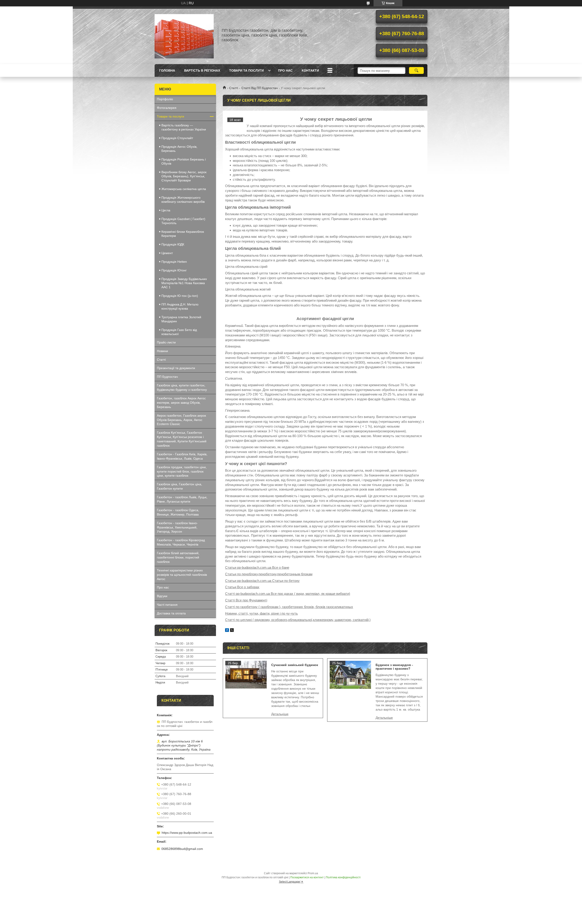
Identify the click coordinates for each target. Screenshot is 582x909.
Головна (167, 70)
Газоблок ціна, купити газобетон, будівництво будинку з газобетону (182, 387)
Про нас (285, 70)
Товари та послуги (246, 70)
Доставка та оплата (171, 613)
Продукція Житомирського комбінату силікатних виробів (183, 199)
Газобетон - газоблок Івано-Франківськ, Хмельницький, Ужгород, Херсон (177, 527)
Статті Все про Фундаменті (246, 600)
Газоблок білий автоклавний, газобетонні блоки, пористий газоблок (178, 557)
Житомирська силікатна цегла (183, 189)
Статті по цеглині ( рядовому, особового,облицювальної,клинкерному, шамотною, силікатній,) (298, 620)
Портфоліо (165, 99)
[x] (232, 631)
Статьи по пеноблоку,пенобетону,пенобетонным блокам (268, 574)
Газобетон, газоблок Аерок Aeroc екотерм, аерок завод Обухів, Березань (181, 402)
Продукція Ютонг (174, 270)
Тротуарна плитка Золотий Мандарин (181, 319)
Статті (233, 88)
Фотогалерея (166, 108)
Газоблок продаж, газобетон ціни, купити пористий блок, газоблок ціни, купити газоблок (182, 471)
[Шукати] (416, 70)
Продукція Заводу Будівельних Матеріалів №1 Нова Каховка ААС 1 (184, 283)
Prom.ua (313, 873)
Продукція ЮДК (172, 244)
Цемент (167, 253)
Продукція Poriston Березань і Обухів (183, 161)
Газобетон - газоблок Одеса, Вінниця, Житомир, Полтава (178, 512)
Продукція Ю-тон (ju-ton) (179, 296)
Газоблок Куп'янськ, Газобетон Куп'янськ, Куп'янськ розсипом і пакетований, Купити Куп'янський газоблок (181, 439)
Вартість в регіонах (202, 70)
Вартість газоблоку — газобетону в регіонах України (183, 127)
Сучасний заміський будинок (294, 665)
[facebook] (227, 631)
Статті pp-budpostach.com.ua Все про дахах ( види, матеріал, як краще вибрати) (287, 594)
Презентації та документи (176, 368)
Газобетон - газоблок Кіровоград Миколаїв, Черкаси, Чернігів (181, 542)
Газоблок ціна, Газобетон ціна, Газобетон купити (179, 486)
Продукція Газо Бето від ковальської (179, 332)
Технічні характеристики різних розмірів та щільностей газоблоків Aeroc (182, 574)
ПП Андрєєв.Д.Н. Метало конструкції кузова (179, 306)
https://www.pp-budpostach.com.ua (187, 832)
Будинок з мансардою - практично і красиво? (394, 666)
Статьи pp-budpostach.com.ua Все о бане (257, 567)
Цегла (165, 210)
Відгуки (162, 596)
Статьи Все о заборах (242, 587)
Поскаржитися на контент (307, 877)
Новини (162, 351)
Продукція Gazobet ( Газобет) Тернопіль (183, 221)
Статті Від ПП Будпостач (259, 88)
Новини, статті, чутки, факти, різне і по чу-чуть (261, 613)
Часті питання (167, 604)
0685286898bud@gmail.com (182, 849)
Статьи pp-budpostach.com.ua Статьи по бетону (262, 581)
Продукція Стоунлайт (177, 138)
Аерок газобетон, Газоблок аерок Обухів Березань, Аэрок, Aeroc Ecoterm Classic (181, 420)
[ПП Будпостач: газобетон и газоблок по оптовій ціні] (184, 35)
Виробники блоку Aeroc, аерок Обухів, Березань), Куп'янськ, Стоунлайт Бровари (183, 176)
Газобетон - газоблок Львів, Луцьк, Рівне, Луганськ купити (182, 499)
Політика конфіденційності (343, 877)
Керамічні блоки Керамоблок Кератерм (182, 234)
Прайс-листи (166, 342)
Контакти (310, 70)
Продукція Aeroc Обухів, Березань (179, 149)
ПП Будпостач (167, 376)
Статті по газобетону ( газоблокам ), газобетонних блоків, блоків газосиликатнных (289, 607)
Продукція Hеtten (174, 261)
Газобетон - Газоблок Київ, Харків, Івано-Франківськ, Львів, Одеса (182, 456)
